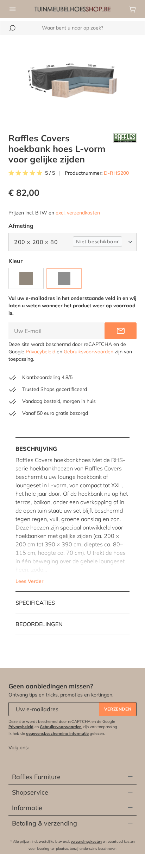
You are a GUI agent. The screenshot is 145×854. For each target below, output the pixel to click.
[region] (72, 81)
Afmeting (20, 225)
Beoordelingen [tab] (39, 624)
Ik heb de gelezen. (56, 733)
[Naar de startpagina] (72, 8)
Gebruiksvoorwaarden (88, 351)
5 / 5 (50, 173)
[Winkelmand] (132, 9)
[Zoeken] (12, 28)
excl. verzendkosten (78, 213)
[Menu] (12, 9)
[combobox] (72, 28)
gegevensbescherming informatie (57, 733)
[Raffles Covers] (125, 149)
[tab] (72, 514)
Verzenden (117, 709)
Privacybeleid (40, 351)
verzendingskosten (86, 841)
